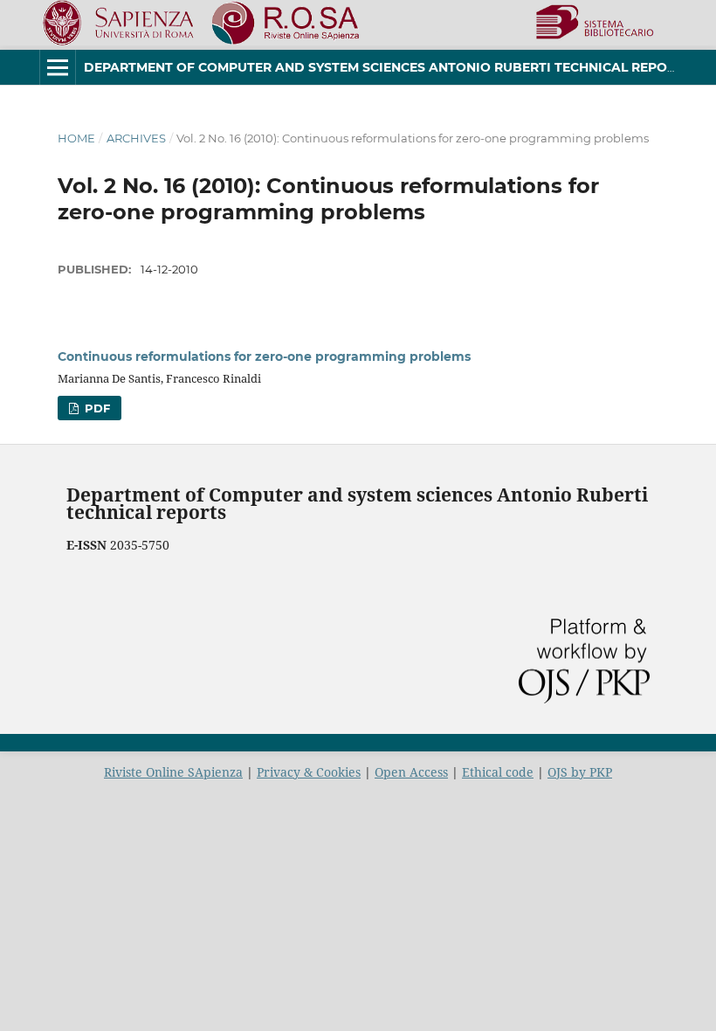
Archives (136, 138)
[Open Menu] (57, 67)
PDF (95, 408)
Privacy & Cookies (309, 772)
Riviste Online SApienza (173, 772)
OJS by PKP (579, 772)
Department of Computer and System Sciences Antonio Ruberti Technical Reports (388, 67)
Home (76, 138)
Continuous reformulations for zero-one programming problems (264, 356)
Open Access (411, 772)
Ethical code (498, 772)
